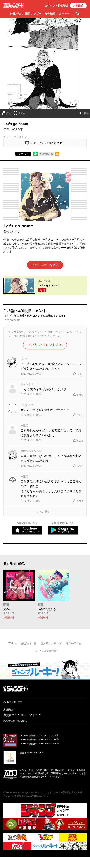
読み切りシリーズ (51, 643)
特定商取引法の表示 (15, 721)
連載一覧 (15, 13)
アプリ (37, 13)
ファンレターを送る (45, 265)
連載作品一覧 (28, 643)
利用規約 (8, 709)
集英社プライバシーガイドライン (23, 715)
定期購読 (78, 5)
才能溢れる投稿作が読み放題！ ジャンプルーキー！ (45, 669)
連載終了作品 (74, 643)
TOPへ (12, 643)
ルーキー (65, 13)
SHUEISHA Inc (13, 792)
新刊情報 (50, 13)
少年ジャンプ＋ (13, 5)
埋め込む (48, 154)
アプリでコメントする (45, 345)
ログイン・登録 (56, 5)
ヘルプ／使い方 (12, 702)
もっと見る (43, 511)
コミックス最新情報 (45, 650)
